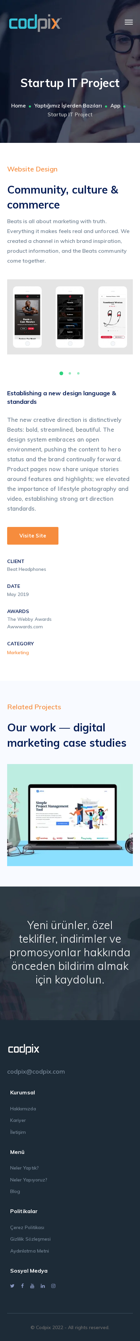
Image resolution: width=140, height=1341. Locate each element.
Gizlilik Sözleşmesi (30, 1239)
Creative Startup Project (80, 813)
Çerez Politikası (27, 1227)
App (115, 105)
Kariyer (18, 1120)
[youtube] (32, 1285)
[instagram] (53, 1285)
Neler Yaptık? (24, 1168)
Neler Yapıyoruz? (28, 1180)
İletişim (18, 1132)
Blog (15, 1191)
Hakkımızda (23, 1109)
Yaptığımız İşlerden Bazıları (68, 105)
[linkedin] (43, 1285)
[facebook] (22, 1285)
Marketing (18, 652)
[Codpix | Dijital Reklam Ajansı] (35, 21)
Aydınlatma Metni (29, 1251)
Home (18, 105)
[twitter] (12, 1285)
